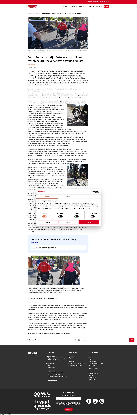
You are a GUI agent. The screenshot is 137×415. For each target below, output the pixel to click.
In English (106, 1)
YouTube (95, 401)
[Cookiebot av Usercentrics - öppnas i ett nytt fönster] (93, 192)
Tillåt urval (68, 222)
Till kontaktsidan (52, 380)
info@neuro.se (52, 371)
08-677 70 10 (56, 360)
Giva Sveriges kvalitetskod (75, 365)
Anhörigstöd (92, 359)
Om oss (90, 6)
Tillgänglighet (71, 361)
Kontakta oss (92, 377)
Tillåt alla (89, 222)
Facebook (88, 401)
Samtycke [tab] (47, 196)
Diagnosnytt (92, 365)
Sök (107, 6)
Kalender (90, 1)
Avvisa (48, 222)
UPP (132, 340)
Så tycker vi (71, 358)
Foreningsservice (93, 373)
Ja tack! (68, 409)
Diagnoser (82, 6)
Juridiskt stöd (92, 361)
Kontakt (98, 6)
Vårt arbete (71, 356)
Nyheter (29, 13)
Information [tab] (68, 196)
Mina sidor (96, 1)
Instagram (101, 401)
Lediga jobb (92, 379)
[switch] (60, 216)
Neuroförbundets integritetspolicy (77, 363)
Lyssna (101, 1)
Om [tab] (90, 196)
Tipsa (76, 339)
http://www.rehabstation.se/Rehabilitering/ (44, 247)
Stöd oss (73, 6)
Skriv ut (84, 339)
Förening (91, 356)
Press (69, 359)
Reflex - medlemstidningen (96, 363)
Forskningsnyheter (36, 13)
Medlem (64, 6)
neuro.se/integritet (68, 405)
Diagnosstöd (92, 358)
